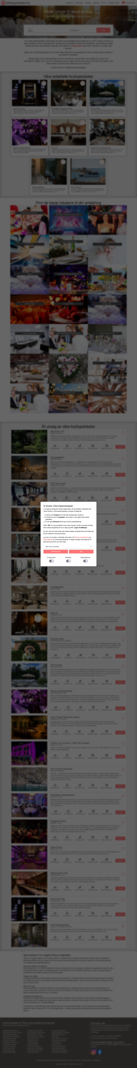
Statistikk (68, 557)
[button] (68, 546)
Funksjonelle (51, 557)
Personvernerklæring (82, 537)
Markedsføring (85, 557)
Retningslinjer (48, 539)
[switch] (51, 561)
